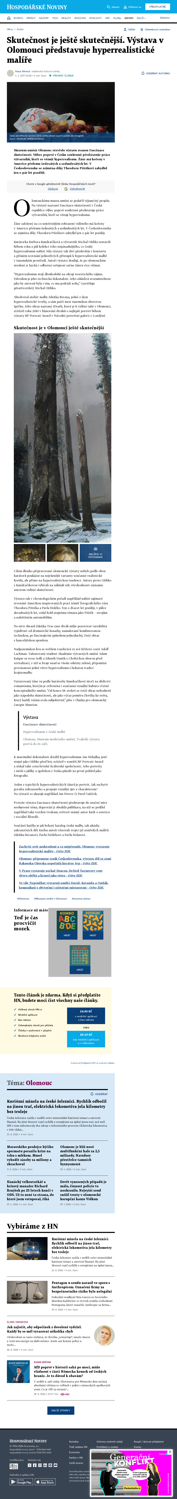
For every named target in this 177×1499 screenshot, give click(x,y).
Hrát (67, 935)
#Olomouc (23, 898)
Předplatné (158, 6)
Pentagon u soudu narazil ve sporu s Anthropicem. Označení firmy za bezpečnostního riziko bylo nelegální (82, 1287)
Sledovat (53, 189)
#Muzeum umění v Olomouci (50, 898)
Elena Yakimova (17, 1321)
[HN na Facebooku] (34, 1465)
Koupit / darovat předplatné (149, 1442)
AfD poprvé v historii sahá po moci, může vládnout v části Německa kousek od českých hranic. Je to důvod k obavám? (70, 1372)
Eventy (137, 1447)
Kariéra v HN (76, 1458)
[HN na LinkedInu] (45, 1465)
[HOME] (8, 18)
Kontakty (74, 1442)
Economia (74, 1452)
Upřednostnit (77, 189)
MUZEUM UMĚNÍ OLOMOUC (30, 139)
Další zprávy (61, 1410)
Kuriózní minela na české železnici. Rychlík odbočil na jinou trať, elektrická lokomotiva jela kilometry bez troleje (57, 1107)
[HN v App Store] (45, 1481)
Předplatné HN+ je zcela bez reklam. (98, 1063)
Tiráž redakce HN (78, 1447)
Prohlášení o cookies (107, 1447)
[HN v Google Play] (21, 1481)
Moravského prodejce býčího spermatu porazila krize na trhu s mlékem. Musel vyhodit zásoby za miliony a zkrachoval (30, 1156)
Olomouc (39, 1083)
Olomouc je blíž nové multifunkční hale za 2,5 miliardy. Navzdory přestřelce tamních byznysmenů (80, 1156)
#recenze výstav (81, 898)
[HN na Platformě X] (29, 1465)
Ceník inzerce (76, 1463)
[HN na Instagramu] (40, 1465)
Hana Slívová (22, 71)
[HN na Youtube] (55, 1465)
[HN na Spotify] (50, 1465)
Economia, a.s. (31, 1446)
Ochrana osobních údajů (110, 1442)
